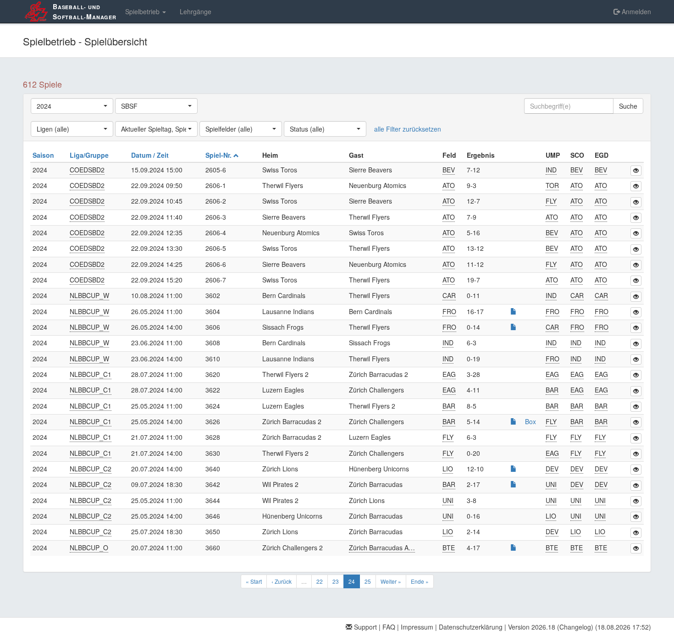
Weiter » (391, 581)
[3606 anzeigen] (635, 328)
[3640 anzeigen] (635, 470)
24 (351, 581)
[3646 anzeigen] (635, 517)
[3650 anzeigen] (635, 533)
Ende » (420, 581)
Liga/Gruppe (90, 155)
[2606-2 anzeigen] (635, 202)
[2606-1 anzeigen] (635, 186)
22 (319, 581)
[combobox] (72, 106)
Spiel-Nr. (219, 155)
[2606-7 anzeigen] (635, 281)
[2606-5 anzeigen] (635, 249)
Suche (628, 106)
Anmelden (635, 11)
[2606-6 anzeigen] (635, 265)
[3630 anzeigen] (635, 454)
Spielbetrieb (143, 11)
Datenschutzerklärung (471, 626)
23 (335, 581)
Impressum (417, 626)
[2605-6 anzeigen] (635, 171)
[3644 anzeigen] (635, 501)
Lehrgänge (195, 11)
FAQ (388, 626)
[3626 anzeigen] (635, 422)
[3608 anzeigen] (635, 344)
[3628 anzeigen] (635, 438)
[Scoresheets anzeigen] (513, 311)
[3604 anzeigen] (635, 312)
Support (364, 626)
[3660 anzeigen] (635, 548)
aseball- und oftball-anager (84, 11)
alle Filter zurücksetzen (407, 128)
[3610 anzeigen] (635, 359)
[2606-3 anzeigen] (635, 218)
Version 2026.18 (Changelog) (550, 626)
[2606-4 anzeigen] (635, 233)
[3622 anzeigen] (635, 391)
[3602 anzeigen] (635, 297)
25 (368, 581)
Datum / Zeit (151, 155)
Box (530, 421)
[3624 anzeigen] (635, 407)
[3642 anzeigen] (635, 486)
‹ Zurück (281, 581)
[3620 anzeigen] (635, 375)
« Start (254, 581)
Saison (44, 155)
